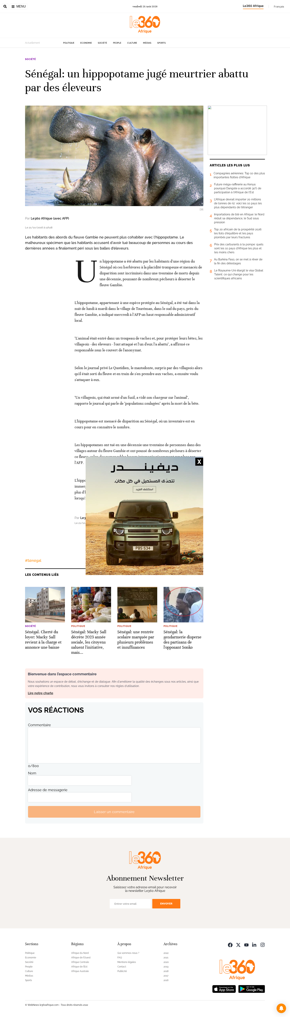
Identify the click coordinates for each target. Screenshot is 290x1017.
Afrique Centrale (80, 962)
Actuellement (32, 42)
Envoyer (166, 903)
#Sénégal (33, 560)
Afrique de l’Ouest (81, 957)
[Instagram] (262, 944)
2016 (166, 980)
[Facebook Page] (230, 944)
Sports (161, 43)
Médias (147, 43)
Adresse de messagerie (47, 790)
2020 (166, 962)
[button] (281, 1008)
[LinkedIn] (254, 944)
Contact (121, 966)
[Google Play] (251, 988)
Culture (132, 43)
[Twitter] (238, 944)
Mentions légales (126, 962)
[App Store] (224, 988)
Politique (68, 43)
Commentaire (39, 725)
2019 (166, 966)
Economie (86, 43)
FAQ (119, 957)
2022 (166, 953)
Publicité (122, 971)
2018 (166, 971)
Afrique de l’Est (79, 966)
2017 (166, 975)
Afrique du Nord (80, 953)
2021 (166, 957)
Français (279, 6)
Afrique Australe (80, 971)
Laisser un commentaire (114, 812)
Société (102, 43)
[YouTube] (246, 944)
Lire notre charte (40, 693)
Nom (32, 773)
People (117, 43)
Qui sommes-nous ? (128, 953)
